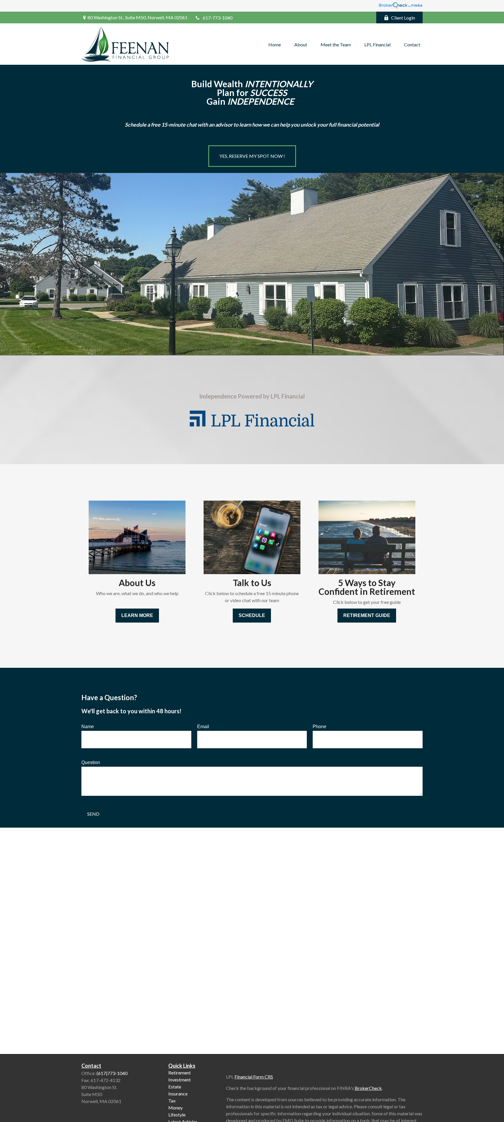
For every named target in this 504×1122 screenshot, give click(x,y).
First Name (138, 556)
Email (304, 556)
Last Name (224, 556)
